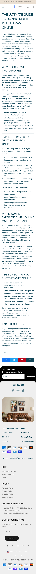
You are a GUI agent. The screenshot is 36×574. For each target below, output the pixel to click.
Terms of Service (27, 441)
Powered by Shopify (25, 560)
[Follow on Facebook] (13, 390)
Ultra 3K (5, 441)
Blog (23, 428)
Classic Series (7, 433)
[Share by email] (30, 360)
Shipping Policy (8, 494)
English (17, 555)
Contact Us (25, 433)
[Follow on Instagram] (18, 390)
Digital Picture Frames (10, 428)
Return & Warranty (8, 488)
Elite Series (6, 437)
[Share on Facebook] (6, 360)
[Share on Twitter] (14, 360)
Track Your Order (8, 474)
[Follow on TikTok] (23, 390)
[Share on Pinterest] (22, 360)
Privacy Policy (26, 437)
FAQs (4, 477)
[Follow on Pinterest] (23, 546)
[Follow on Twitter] (13, 546)
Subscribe (12, 538)
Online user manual (9, 471)
